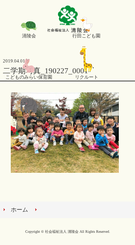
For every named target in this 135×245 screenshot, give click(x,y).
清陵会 (29, 35)
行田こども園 (86, 35)
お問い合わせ (29, 118)
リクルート (86, 77)
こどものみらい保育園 (28, 77)
